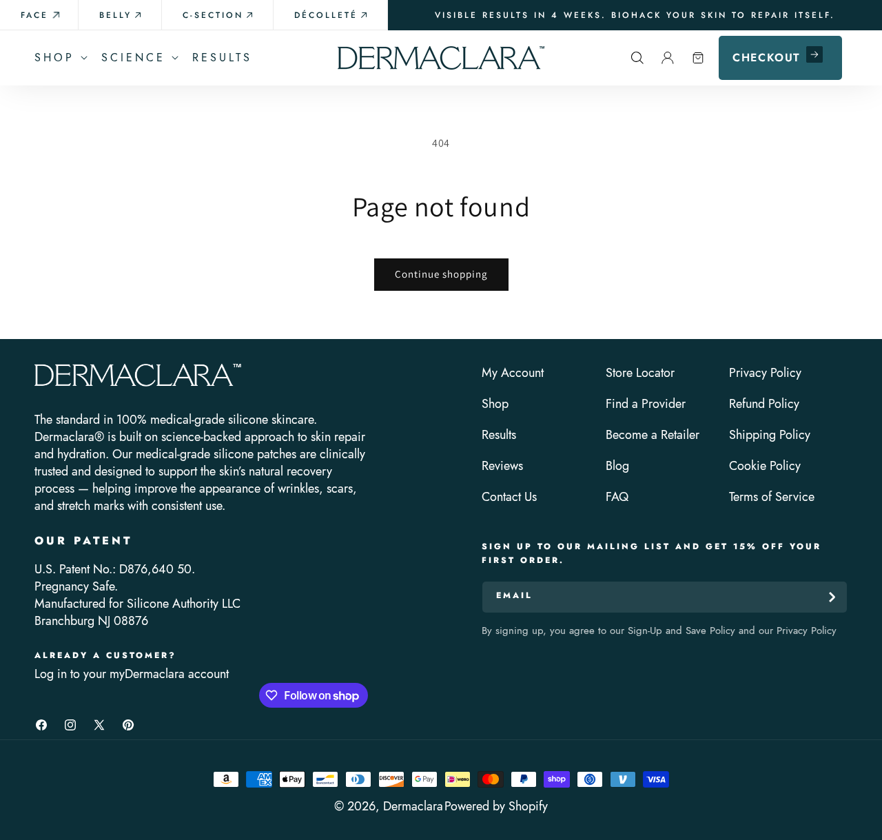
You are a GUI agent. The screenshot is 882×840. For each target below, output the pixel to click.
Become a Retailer (652, 435)
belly (115, 15)
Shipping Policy (769, 435)
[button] (59, 57)
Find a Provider (646, 404)
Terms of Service (771, 497)
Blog (617, 466)
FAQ (617, 497)
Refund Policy (764, 404)
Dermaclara (413, 806)
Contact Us (509, 497)
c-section (213, 15)
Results (499, 435)
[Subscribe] (832, 597)
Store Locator (640, 373)
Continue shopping (441, 273)
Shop (495, 404)
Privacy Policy (765, 373)
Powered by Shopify (496, 806)
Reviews (502, 466)
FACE (34, 15)
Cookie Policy (765, 466)
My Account (513, 373)
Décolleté (326, 15)
